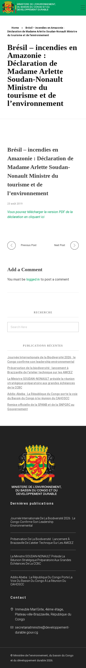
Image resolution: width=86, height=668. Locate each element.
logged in (33, 279)
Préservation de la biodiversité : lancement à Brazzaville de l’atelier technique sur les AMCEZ (41, 540)
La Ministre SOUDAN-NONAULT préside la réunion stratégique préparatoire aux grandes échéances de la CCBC (41, 383)
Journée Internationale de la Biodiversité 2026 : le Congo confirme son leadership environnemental (42, 522)
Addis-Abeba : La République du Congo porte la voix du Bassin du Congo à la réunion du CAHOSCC (41, 581)
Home (15, 27)
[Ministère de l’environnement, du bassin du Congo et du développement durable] (29, 7)
